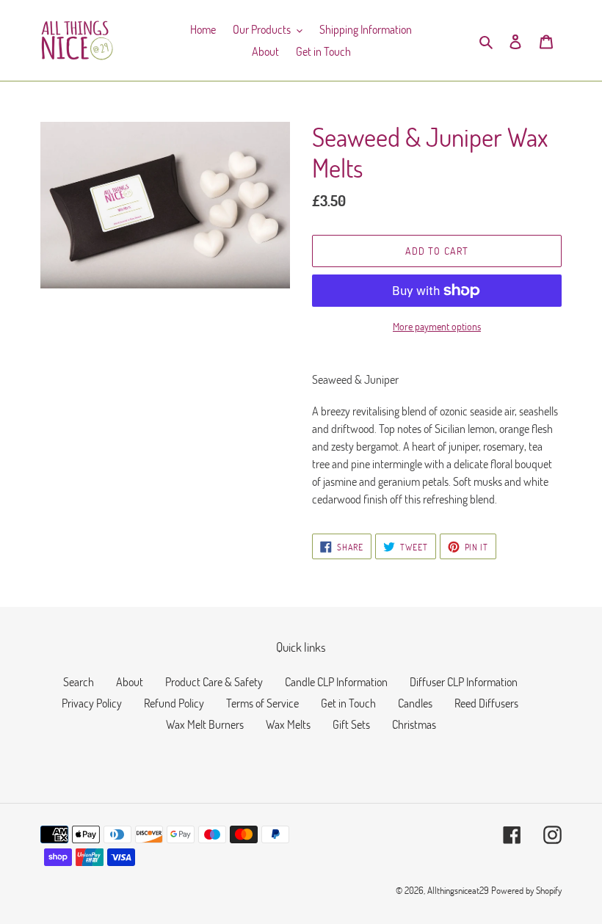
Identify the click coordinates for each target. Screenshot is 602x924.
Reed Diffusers (486, 702)
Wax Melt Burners (205, 724)
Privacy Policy (92, 702)
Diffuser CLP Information (464, 681)
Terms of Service (262, 702)
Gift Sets (351, 724)
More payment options (437, 326)
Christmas (414, 724)
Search (78, 681)
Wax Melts (288, 724)
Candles (415, 702)
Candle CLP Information (336, 681)
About (129, 681)
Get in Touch (348, 702)
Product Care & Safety (214, 681)
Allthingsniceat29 (458, 890)
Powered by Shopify (526, 890)
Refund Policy (174, 702)
